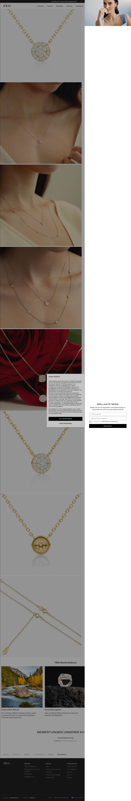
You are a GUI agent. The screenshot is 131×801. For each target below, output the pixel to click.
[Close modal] (65, 400)
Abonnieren (108, 426)
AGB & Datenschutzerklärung (110, 421)
